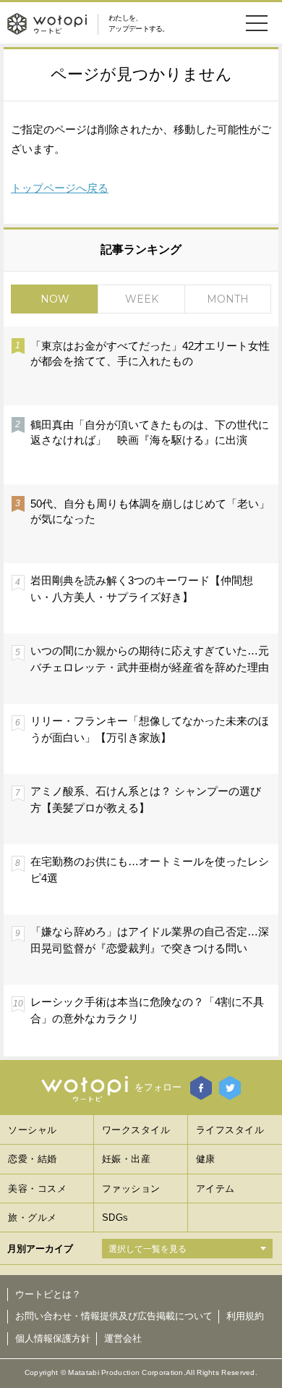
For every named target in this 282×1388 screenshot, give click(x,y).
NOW (54, 299)
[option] (141, 691)
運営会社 (123, 1338)
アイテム (215, 1188)
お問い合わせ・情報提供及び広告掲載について (114, 1316)
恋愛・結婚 (32, 1158)
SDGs (115, 1217)
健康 (205, 1158)
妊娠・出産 (126, 1158)
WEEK (141, 299)
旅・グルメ (32, 1217)
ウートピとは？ (48, 1294)
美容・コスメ (37, 1188)
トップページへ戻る (59, 188)
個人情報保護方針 (52, 1338)
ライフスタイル (230, 1129)
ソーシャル (32, 1129)
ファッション (131, 1188)
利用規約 (245, 1316)
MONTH (228, 299)
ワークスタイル (136, 1129)
